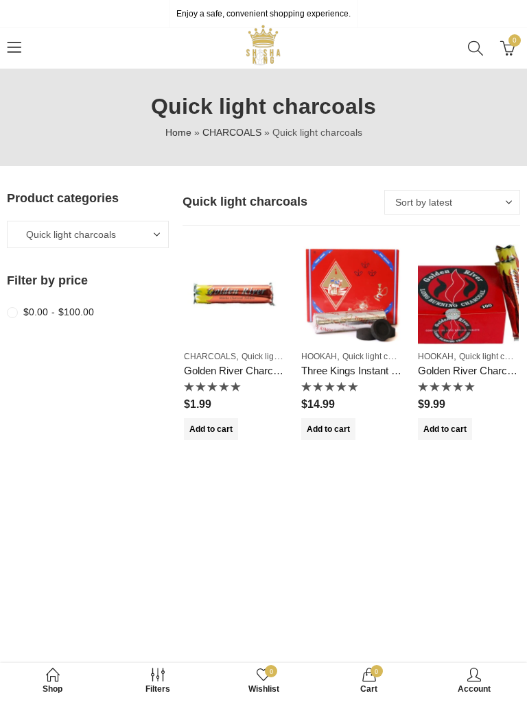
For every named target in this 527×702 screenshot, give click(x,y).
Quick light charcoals (280, 356)
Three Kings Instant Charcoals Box (379, 370)
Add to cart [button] (211, 429)
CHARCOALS (231, 132)
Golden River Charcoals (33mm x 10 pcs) (277, 370)
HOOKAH (319, 356)
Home (178, 132)
